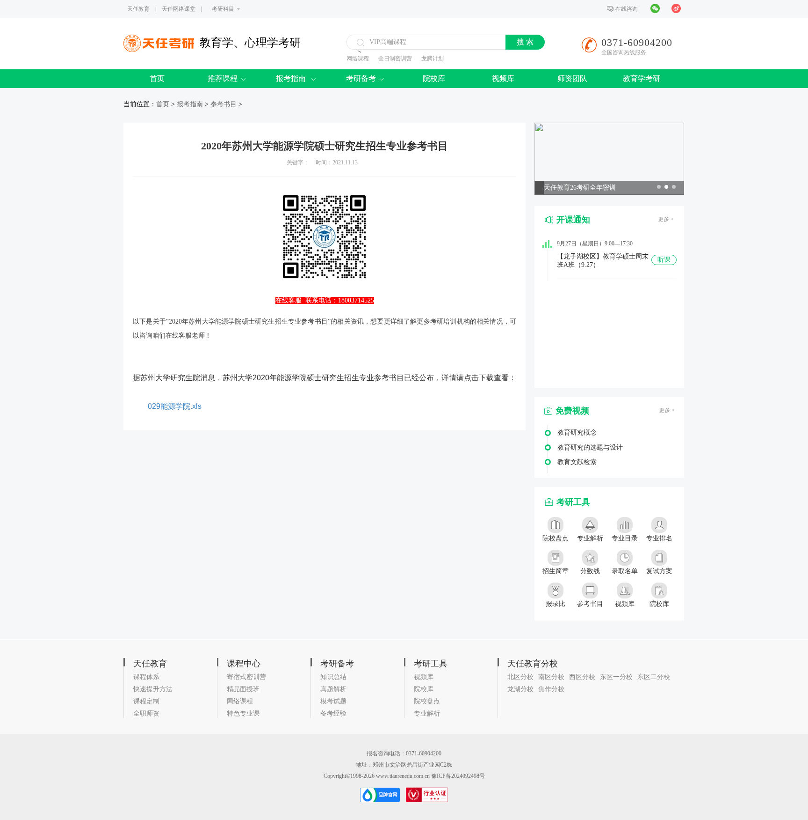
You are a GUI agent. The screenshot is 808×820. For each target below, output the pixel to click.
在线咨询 (626, 9)
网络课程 (357, 58)
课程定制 (146, 701)
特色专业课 (243, 713)
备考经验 (333, 713)
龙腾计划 (432, 58)
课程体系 (146, 676)
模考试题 (333, 701)
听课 (664, 259)
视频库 (503, 78)
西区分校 (582, 676)
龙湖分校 (520, 689)
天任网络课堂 (178, 9)
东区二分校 (653, 676)
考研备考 (361, 78)
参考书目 (223, 104)
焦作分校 (551, 689)
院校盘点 (427, 701)
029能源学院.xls (175, 406)
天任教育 (138, 9)
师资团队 (572, 78)
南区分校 (551, 676)
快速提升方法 (153, 689)
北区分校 (520, 676)
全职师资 (146, 713)
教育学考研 (641, 78)
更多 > (666, 219)
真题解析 (333, 689)
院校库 (434, 78)
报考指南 (292, 78)
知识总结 (333, 676)
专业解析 (427, 713)
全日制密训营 (395, 58)
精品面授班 (243, 689)
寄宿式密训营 (246, 676)
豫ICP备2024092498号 (458, 776)
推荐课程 (223, 78)
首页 (157, 78)
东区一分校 (616, 676)
